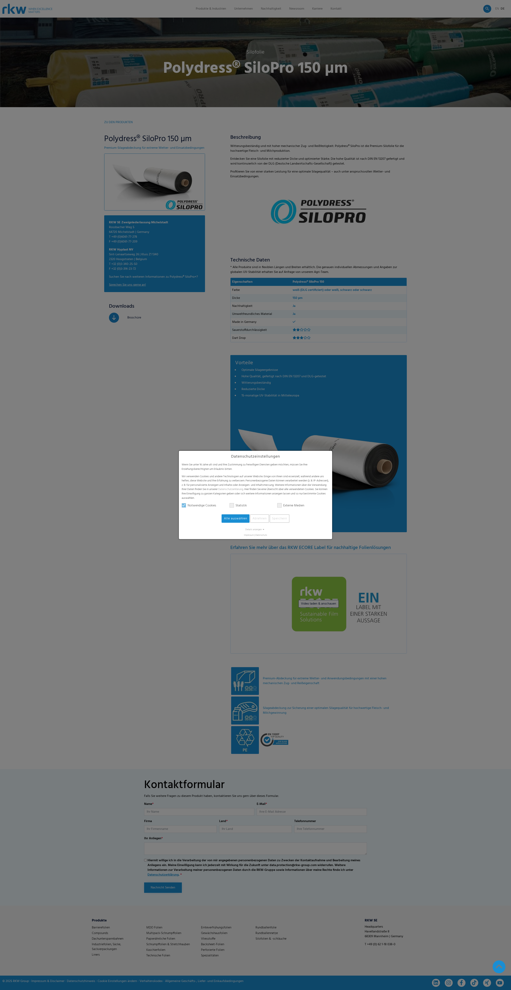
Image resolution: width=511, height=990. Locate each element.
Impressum (249, 535)
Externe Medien (293, 505)
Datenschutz (261, 535)
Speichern (279, 518)
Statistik (241, 505)
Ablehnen (260, 518)
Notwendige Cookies (202, 505)
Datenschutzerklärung (230, 489)
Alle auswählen (235, 518)
